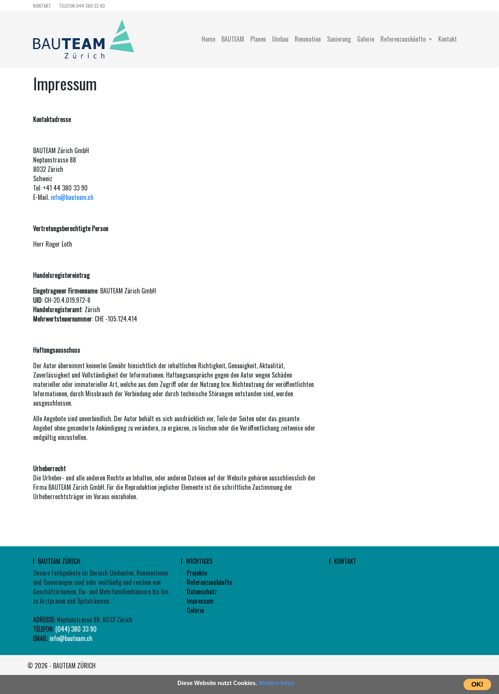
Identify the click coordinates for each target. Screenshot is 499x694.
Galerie (365, 39)
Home (208, 39)
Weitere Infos (276, 683)
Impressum (200, 601)
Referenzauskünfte (209, 582)
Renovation (308, 39)
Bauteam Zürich (59, 561)
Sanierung (339, 39)
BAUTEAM (232, 39)
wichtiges (199, 561)
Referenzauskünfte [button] (403, 39)
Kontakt (42, 5)
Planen (258, 39)
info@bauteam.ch (72, 197)
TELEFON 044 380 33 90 (82, 5)
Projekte (197, 572)
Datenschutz (202, 591)
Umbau (280, 39)
